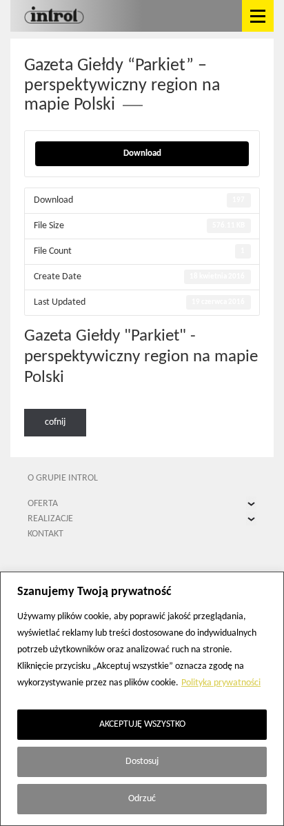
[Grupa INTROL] (54, 16)
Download (142, 153)
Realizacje (50, 519)
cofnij (55, 422)
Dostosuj (142, 761)
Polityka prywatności (221, 683)
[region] (142, 699)
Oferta (43, 503)
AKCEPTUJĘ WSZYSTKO (142, 724)
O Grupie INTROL (63, 478)
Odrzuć (142, 799)
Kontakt (45, 534)
